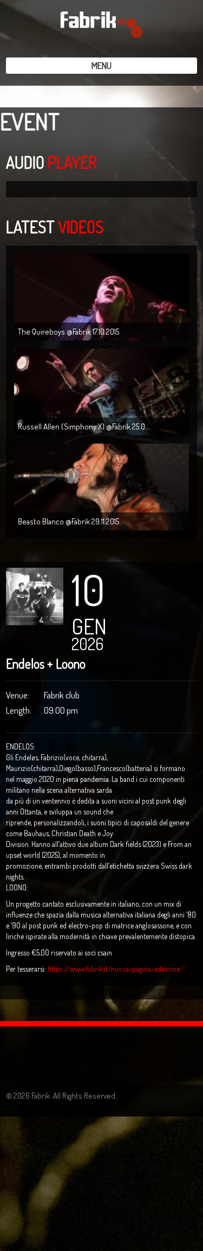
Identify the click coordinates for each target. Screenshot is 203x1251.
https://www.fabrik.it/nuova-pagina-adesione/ (116, 968)
